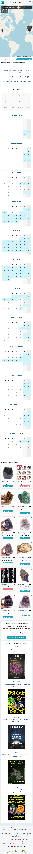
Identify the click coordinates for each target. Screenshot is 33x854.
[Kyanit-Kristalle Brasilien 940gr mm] (8, 575)
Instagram (23, 833)
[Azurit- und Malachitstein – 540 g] (24, 575)
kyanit (5, 584)
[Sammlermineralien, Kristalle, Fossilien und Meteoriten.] (2, 2)
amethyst (6, 533)
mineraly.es (26, 841)
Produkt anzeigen (8, 486)
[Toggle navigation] (30, 2)
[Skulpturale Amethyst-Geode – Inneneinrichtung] (8, 601)
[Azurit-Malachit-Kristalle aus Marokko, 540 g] (24, 497)
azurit (22, 506)
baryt (5, 506)
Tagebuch (5, 59)
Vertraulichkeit (26, 827)
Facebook (15, 833)
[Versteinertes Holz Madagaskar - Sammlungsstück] (24, 548)
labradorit (6, 481)
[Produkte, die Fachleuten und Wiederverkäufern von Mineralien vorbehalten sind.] (30, 481)
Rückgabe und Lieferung (16, 829)
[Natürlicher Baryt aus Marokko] (8, 497)
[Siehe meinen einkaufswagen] (15, 2)
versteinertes (24, 557)
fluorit (22, 481)
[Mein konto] (13, 2)
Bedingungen (5, 827)
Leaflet (17, 56)
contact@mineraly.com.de (18, 835)
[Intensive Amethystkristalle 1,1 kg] (24, 524)
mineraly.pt (17, 843)
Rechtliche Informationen (16, 827)
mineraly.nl (8, 843)
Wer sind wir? (5, 829)
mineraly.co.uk (20, 839)
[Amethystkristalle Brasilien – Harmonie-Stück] (8, 548)
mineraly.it (17, 841)
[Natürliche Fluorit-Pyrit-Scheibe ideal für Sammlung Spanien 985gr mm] (24, 472)
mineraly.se (26, 843)
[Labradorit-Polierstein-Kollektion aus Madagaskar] (8, 472)
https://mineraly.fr (16, 836)
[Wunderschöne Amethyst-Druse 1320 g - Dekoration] (24, 601)
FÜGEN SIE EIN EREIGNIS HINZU (16, 637)
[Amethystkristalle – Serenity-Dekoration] (8, 524)
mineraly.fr (10, 839)
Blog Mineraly (7, 833)
